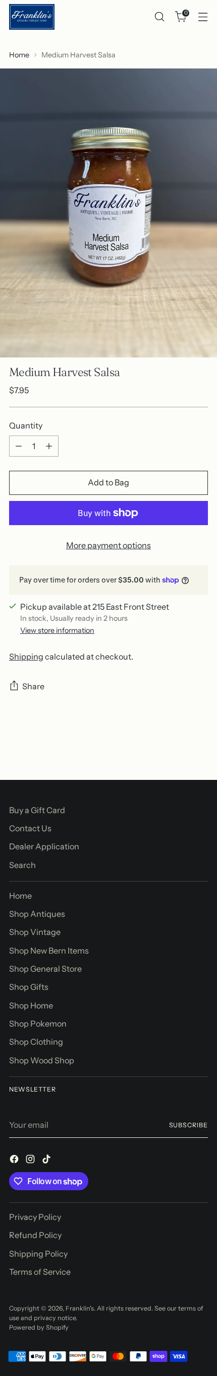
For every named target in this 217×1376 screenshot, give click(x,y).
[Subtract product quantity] (19, 446)
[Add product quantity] (49, 446)
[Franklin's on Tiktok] (47, 1160)
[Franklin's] (32, 17)
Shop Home (31, 1005)
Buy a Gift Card (37, 810)
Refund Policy (35, 1235)
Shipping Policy (38, 1254)
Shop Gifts (28, 987)
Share (33, 686)
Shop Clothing (36, 1042)
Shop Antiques (37, 914)
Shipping (26, 656)
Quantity (25, 425)
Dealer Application (44, 846)
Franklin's (80, 1308)
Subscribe (188, 1125)
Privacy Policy (35, 1217)
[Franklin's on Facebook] (15, 1160)
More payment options (108, 545)
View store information (57, 630)
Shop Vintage (35, 932)
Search (22, 865)
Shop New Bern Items (49, 951)
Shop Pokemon (38, 1024)
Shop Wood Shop (41, 1060)
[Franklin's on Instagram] (31, 1160)
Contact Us (30, 828)
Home (19, 54)
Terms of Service (40, 1272)
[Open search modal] (159, 17)
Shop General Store (45, 969)
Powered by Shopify (39, 1327)
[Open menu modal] (202, 17)
